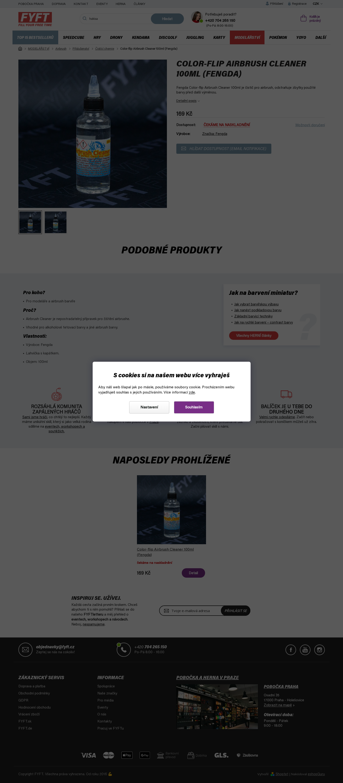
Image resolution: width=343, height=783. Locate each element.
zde (192, 392)
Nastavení (149, 407)
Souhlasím (193, 407)
